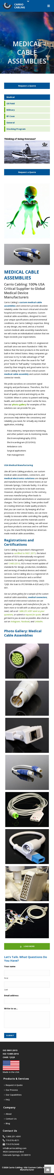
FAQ (8, 1099)
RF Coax (11, 116)
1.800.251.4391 (25, 611)
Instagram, (15, 621)
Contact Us (11, 1118)
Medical (11, 97)
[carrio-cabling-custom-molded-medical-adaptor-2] (27, 698)
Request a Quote (27, 85)
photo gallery (19, 404)
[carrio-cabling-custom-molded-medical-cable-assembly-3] (27, 846)
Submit (10, 1035)
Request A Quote (14, 1085)
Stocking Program (16, 129)
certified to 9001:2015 (25, 553)
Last (6, 989)
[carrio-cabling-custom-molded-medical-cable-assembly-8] (27, 920)
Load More (28, 946)
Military (11, 109)
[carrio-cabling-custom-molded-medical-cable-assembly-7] (27, 883)
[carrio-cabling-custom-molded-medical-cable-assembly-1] (27, 772)
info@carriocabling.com (14, 1148)
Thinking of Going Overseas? (20, 138)
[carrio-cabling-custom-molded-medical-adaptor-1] (27, 661)
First (6, 978)
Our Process (12, 1089)
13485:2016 (14, 563)
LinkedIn (39, 621)
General (11, 122)
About (9, 1113)
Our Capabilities (14, 1094)
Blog (8, 1123)
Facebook (25, 621)
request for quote (33, 614)
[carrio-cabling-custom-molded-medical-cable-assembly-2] (27, 809)
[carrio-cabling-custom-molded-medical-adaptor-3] (27, 735)
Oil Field (11, 103)
